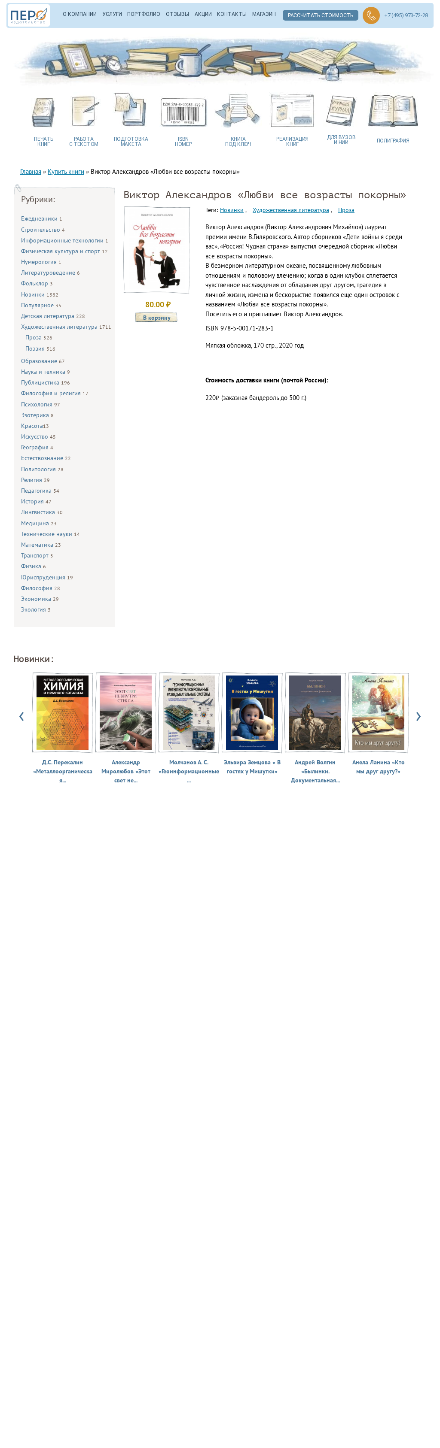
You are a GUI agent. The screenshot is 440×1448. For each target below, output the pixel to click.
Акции (203, 14)
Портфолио (143, 14)
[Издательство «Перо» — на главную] (32, 15)
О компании (80, 14)
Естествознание (46, 458)
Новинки (39, 294)
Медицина (39, 523)
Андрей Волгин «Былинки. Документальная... (315, 771)
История (36, 501)
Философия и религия (55, 393)
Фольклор (37, 283)
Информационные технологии (64, 240)
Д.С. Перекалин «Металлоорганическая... (62, 771)
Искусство (38, 436)
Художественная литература (66, 326)
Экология (36, 609)
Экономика (40, 599)
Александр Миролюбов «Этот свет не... (125, 771)
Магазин (264, 14)
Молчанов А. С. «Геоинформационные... (189, 771)
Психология (40, 404)
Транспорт (37, 555)
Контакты (232, 14)
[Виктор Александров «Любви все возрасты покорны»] (157, 286)
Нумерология (41, 262)
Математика (41, 544)
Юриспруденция (47, 577)
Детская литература (53, 316)
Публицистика (45, 382)
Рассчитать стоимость (320, 15)
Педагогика (40, 490)
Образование (43, 361)
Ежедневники (41, 218)
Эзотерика (37, 415)
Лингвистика (42, 512)
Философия (40, 588)
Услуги (112, 14)
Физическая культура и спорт (64, 251)
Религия (35, 480)
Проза (38, 337)
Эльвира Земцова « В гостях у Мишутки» (252, 766)
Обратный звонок (371, 15)
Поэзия (40, 348)
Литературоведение (50, 272)
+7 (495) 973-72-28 (406, 15)
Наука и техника (45, 372)
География (37, 447)
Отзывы (177, 14)
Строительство (43, 229)
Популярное (41, 305)
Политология (42, 469)
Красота (35, 426)
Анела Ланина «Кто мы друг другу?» (378, 766)
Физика (33, 566)
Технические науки (50, 534)
